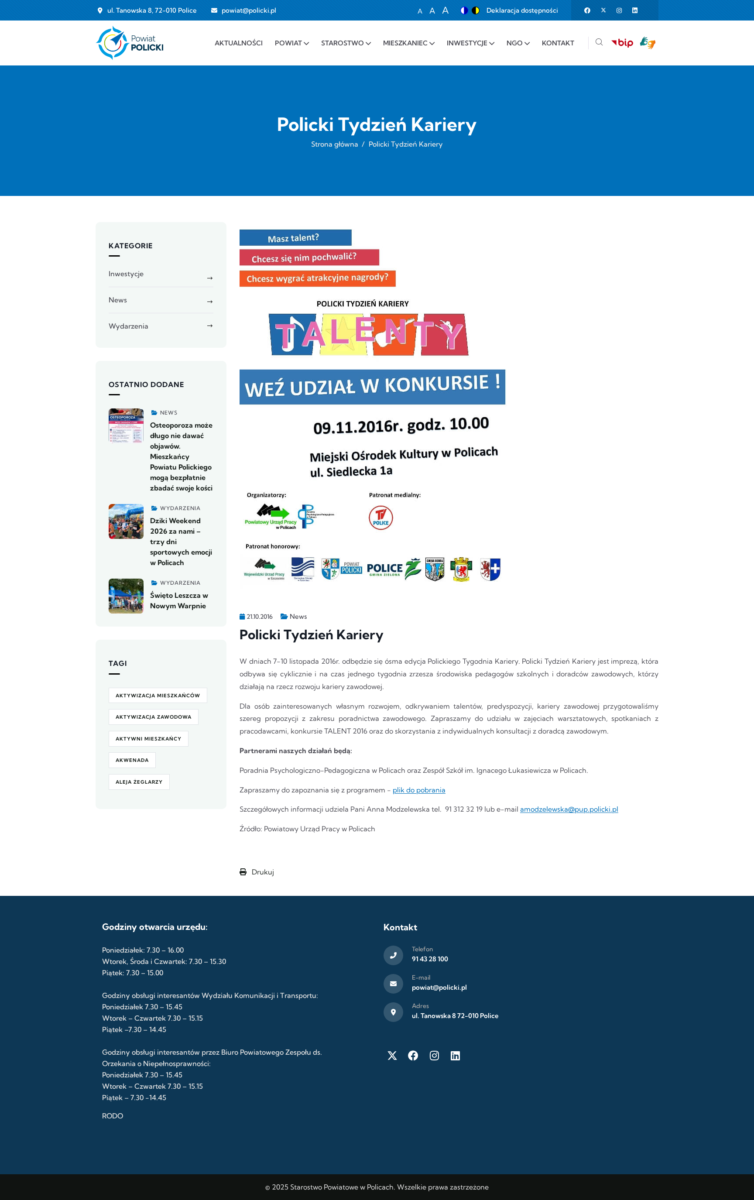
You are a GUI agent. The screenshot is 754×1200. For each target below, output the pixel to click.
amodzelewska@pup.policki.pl (569, 809)
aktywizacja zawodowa (154, 717)
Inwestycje (126, 273)
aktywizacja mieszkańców (158, 696)
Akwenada (132, 760)
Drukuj (262, 871)
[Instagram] (434, 1055)
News (298, 616)
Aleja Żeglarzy (139, 782)
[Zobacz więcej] (126, 425)
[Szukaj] (599, 43)
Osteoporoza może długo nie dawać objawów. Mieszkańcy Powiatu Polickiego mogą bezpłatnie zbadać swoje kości (181, 456)
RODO (112, 1115)
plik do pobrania (419, 789)
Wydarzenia (128, 326)
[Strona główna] (129, 43)
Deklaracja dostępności (522, 10)
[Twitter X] (392, 1055)
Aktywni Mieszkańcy (149, 739)
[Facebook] (413, 1055)
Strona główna (334, 144)
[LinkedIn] (455, 1055)
